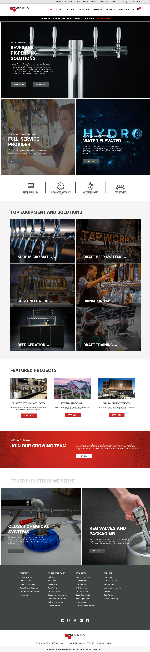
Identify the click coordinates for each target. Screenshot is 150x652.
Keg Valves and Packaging (87, 1)
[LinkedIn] (81, 621)
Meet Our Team (25, 581)
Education (110, 9)
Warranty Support (110, 584)
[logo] (19, 9)
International (24, 595)
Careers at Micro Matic (28, 584)
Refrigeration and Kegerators (58, 595)
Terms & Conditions (84, 649)
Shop (50, 9)
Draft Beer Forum (82, 588)
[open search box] (134, 9)
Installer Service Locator (112, 588)
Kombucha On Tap (54, 591)
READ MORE (29, 416)
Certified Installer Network (57, 599)
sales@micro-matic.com (104, 643)
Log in (126, 2)
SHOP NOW (40, 84)
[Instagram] (68, 621)
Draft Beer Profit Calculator (85, 606)
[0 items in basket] (138, 9)
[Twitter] (62, 621)
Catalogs (107, 591)
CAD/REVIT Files (82, 591)
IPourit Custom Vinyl (111, 599)
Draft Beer (51, 577)
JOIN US (84, 456)
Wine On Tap (52, 581)
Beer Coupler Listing (83, 599)
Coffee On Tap (53, 584)
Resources (124, 9)
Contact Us (104, 1)
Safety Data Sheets (83, 595)
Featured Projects (54, 606)
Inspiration (97, 9)
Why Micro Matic (26, 577)
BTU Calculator (81, 602)
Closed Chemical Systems (65, 1)
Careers (116, 1)
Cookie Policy (97, 649)
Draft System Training (55, 602)
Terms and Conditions (111, 581)
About (59, 9)
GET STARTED (16, 161)
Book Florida (108, 595)
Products (70, 9)
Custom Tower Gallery (83, 577)
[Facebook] (87, 621)
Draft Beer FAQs (81, 584)
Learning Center (81, 581)
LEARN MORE (18, 84)
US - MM (137, 2)
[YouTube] (75, 622)
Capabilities (83, 9)
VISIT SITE (16, 551)
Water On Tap (52, 588)
